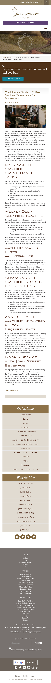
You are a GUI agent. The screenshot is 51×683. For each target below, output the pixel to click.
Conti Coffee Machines (25, 601)
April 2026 (25, 500)
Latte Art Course (25, 612)
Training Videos (25, 23)
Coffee (10, 57)
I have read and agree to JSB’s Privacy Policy (27, 650)
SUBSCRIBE (38, 643)
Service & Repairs (25, 593)
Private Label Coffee (25, 444)
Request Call (13, 79)
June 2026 (25, 492)
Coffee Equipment (25, 431)
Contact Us (25, 436)
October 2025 (25, 517)
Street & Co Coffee (25, 452)
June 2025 (25, 530)
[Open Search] (46, 2)
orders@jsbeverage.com (33, 632)
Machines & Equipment (25, 440)
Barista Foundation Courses (25, 607)
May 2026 (25, 496)
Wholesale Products (25, 469)
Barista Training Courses (25, 605)
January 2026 (25, 509)
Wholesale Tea (26, 581)
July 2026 (25, 488)
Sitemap (25, 448)
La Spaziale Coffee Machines (25, 603)
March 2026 (25, 505)
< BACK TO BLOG (11, 390)
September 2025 (25, 521)
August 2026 (25, 483)
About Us (25, 415)
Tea (25, 461)
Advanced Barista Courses (26, 609)
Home (4, 57)
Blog (25, 419)
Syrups (25, 457)
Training (25, 465)
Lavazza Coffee (25, 589)
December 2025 (25, 513)
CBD (25, 423)
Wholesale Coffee (26, 574)
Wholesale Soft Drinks (25, 583)
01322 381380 (26, 2)
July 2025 (25, 525)
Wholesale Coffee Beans (25, 578)
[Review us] (25, 662)
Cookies (25, 676)
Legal (32, 676)
